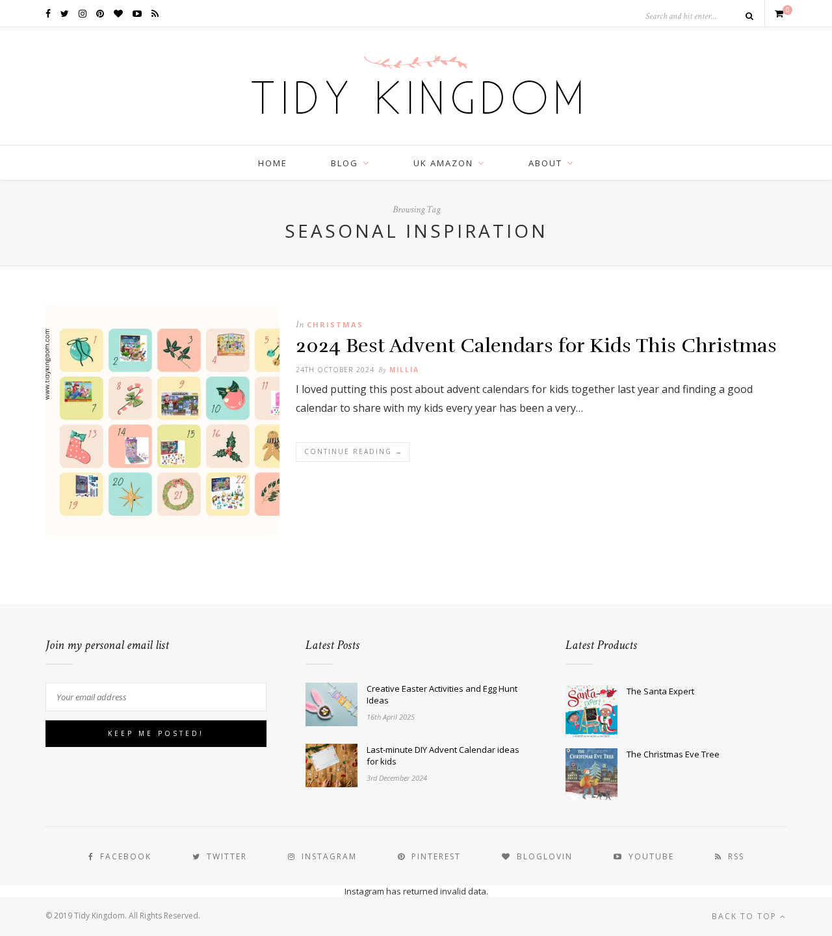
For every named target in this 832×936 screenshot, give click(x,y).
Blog (344, 163)
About (545, 163)
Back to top (746, 916)
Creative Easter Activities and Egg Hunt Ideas (442, 694)
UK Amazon (443, 163)
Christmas (335, 324)
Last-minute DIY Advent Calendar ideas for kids (443, 755)
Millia (404, 369)
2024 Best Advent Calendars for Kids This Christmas (536, 346)
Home (272, 163)
